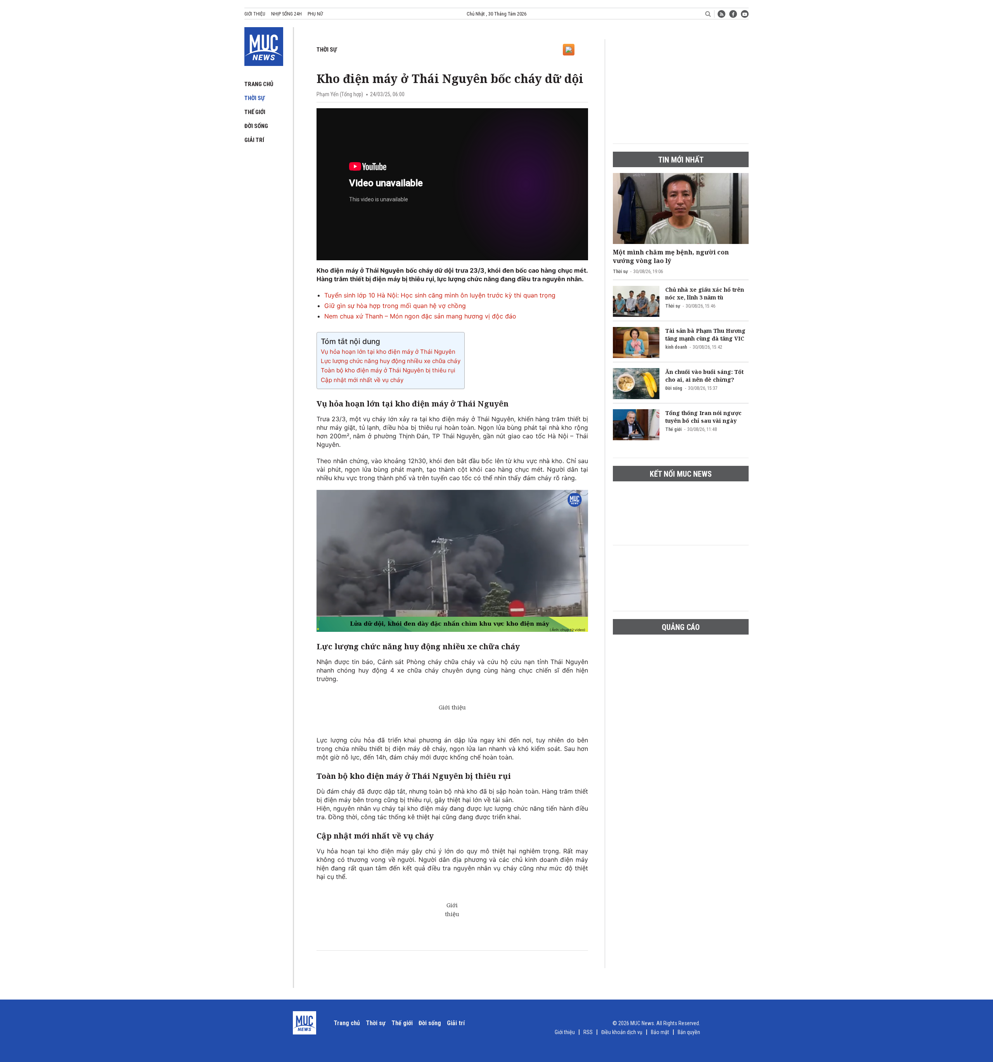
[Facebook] (733, 14)
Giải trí (254, 140)
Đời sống (256, 126)
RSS (588, 1032)
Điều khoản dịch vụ (621, 1032)
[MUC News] (263, 45)
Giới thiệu (254, 14)
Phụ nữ (315, 14)
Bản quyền (689, 1032)
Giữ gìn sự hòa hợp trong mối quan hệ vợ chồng (395, 306)
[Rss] (721, 14)
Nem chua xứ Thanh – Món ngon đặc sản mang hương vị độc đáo (420, 316)
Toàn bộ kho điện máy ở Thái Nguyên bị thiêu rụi (388, 370)
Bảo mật (660, 1032)
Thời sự (254, 98)
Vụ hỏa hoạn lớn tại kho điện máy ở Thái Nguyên (388, 351)
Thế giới (254, 112)
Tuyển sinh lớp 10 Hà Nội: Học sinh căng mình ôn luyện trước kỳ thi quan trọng (439, 295)
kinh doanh (676, 347)
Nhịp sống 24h (286, 14)
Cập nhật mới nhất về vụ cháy (362, 380)
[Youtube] (745, 14)
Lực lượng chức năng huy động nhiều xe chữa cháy (390, 361)
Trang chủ (258, 84)
